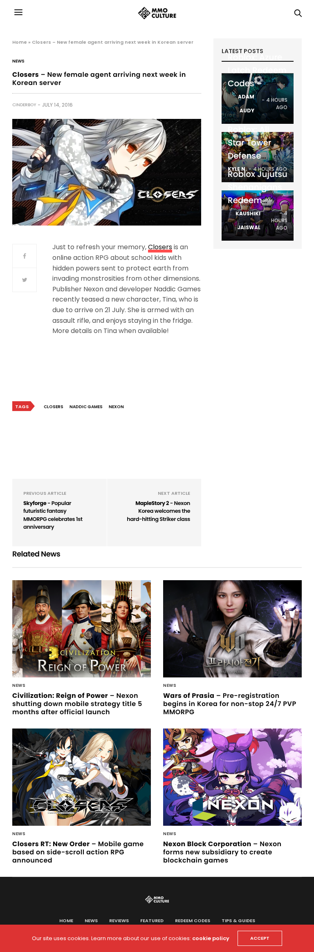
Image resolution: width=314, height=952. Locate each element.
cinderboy (24, 105)
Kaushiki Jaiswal (248, 220)
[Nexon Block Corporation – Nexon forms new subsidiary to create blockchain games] (232, 777)
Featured (152, 920)
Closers (160, 247)
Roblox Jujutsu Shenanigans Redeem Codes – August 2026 (257, 200)
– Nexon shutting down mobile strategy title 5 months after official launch (77, 704)
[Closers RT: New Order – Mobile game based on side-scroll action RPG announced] (81, 777)
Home (19, 42)
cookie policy (210, 938)
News (18, 61)
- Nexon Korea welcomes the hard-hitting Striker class (158, 511)
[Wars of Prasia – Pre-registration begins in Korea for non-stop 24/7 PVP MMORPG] (232, 628)
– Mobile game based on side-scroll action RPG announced (78, 852)
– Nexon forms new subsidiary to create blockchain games (222, 852)
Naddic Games (86, 407)
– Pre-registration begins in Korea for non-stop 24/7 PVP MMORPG (229, 704)
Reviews (119, 920)
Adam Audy (246, 103)
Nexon (116, 407)
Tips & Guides (238, 920)
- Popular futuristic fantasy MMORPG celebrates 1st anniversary (53, 515)
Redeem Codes (192, 920)
